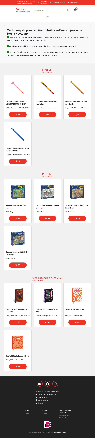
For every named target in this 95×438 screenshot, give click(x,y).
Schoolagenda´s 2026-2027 (47, 278)
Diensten (41, 403)
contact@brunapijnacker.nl (58, 2)
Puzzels (47, 174)
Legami (26, 410)
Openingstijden (74, 2)
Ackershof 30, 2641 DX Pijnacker (48, 391)
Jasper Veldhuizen (59, 432)
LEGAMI (47, 71)
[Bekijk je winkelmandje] (74, 10)
